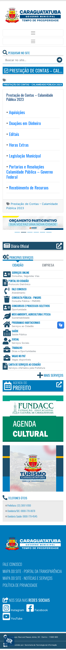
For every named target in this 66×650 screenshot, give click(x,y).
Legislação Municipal (25, 155)
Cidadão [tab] (17, 265)
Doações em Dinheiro (24, 123)
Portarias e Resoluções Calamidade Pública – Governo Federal (29, 171)
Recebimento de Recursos (28, 187)
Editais (14, 134)
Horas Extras (19, 145)
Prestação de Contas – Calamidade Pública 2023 (35, 70)
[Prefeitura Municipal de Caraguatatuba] (33, 15)
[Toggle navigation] (33, 32)
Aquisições (16, 112)
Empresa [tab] (48, 265)
